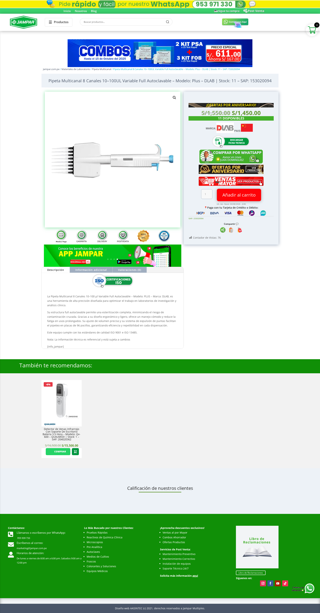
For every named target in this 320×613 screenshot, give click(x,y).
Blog (94, 11)
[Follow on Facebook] (270, 583)
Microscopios (95, 542)
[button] (174, 97)
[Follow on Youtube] (278, 583)
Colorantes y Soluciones (101, 566)
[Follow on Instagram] (263, 583)
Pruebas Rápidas (97, 532)
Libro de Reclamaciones (251, 572)
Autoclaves (93, 552)
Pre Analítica (94, 547)
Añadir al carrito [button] (75, 451)
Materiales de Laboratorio (75, 69)
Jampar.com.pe (51, 69)
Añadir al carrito (239, 195)
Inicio (67, 11)
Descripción (55, 270)
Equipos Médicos (97, 571)
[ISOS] (112, 287)
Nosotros (81, 11)
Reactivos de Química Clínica (104, 537)
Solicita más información (179, 575)
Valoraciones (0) (129, 270)
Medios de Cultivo (98, 556)
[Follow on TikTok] (285, 583)
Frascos (91, 561)
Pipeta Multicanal (101, 69)
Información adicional (91, 270)
